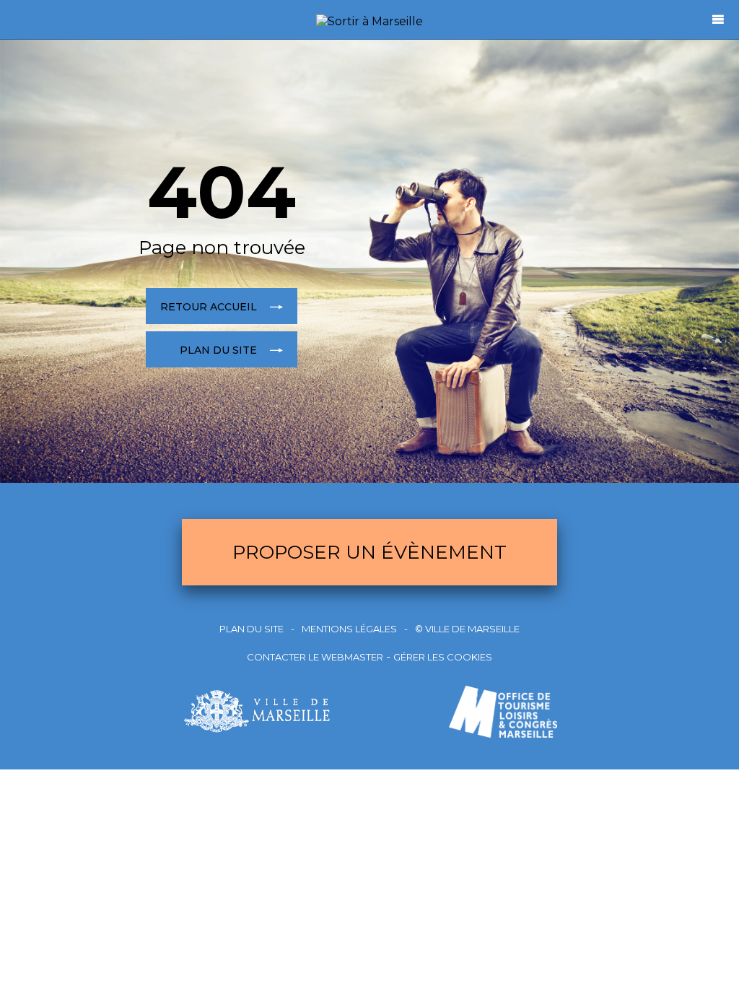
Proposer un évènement (369, 552)
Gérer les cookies (442, 657)
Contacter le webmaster (315, 657)
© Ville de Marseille (467, 628)
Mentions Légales (349, 628)
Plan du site (251, 628)
